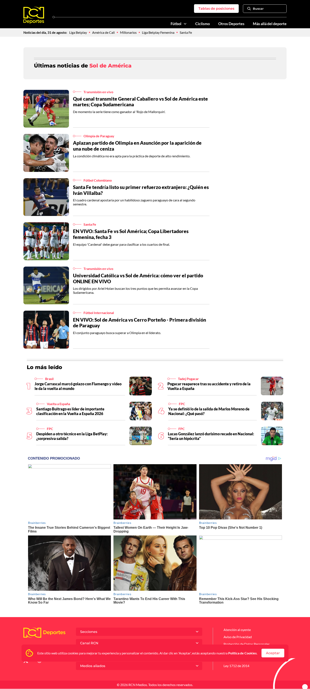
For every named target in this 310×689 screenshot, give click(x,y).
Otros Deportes (231, 24)
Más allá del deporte (270, 24)
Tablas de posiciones (216, 9)
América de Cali (103, 32)
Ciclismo (202, 24)
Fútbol (176, 24)
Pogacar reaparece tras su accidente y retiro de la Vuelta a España (209, 386)
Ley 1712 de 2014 (236, 666)
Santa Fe (186, 32)
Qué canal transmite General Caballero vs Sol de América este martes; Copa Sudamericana (140, 102)
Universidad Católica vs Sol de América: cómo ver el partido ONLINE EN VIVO (138, 278)
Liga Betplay (78, 32)
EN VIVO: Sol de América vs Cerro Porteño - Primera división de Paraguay (139, 323)
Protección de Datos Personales (247, 644)
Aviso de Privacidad (238, 637)
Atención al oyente (237, 630)
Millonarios (128, 32)
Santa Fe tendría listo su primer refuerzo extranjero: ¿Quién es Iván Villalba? (141, 190)
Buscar (258, 9)
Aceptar (273, 653)
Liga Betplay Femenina (158, 32)
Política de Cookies (242, 653)
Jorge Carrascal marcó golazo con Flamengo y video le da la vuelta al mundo (78, 386)
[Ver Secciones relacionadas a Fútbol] (185, 24)
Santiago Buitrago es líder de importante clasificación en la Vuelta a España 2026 (70, 411)
